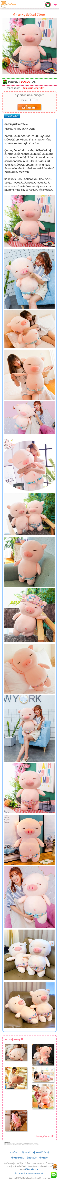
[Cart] (55, 1167)
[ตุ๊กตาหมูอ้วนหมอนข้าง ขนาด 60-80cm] (16, 1052)
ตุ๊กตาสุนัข (32, 1157)
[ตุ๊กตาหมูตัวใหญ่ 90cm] (43, 1074)
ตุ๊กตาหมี (26, 1152)
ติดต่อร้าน (41, 1173)
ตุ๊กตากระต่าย (17, 1157)
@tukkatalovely (32, 1168)
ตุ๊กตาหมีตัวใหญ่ (41, 1152)
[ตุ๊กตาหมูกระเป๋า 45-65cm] (43, 1054)
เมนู (53, 4)
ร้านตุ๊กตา (11, 4)
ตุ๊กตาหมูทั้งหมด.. (43, 1136)
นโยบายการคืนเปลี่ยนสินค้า (25, 1173)
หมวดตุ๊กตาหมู (12, 1039)
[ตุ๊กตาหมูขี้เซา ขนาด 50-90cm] (16, 1120)
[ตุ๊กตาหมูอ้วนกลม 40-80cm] (16, 1077)
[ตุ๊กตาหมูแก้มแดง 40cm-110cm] (43, 1096)
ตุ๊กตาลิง (43, 1157)
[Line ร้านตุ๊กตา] (54, 1174)
